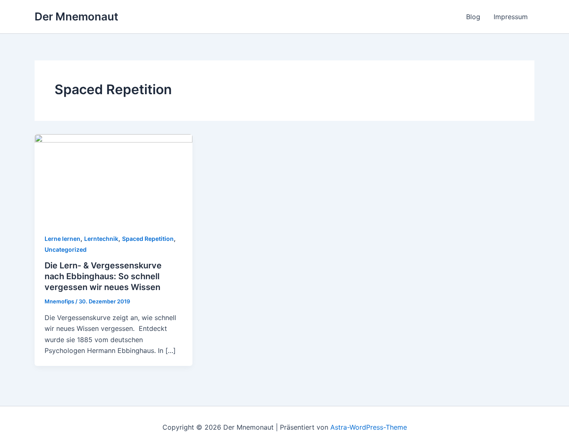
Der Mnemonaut (76, 16)
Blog (473, 17)
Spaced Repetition (148, 238)
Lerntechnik (101, 238)
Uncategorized (66, 249)
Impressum (511, 17)
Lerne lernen (62, 238)
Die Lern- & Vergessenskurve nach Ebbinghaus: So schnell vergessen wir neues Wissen (103, 276)
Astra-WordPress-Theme (368, 427)
